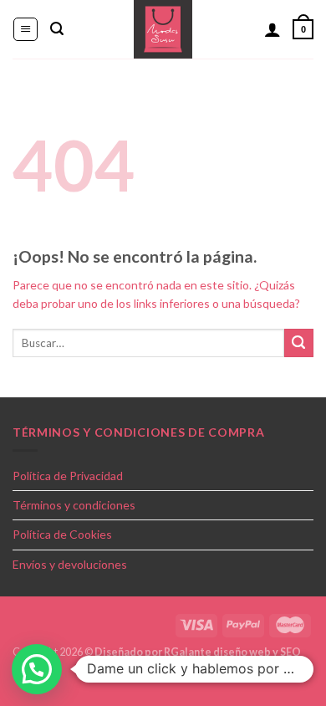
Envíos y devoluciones (70, 564)
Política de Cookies (62, 534)
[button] (37, 669)
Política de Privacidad (68, 475)
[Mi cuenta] (272, 29)
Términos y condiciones (74, 505)
